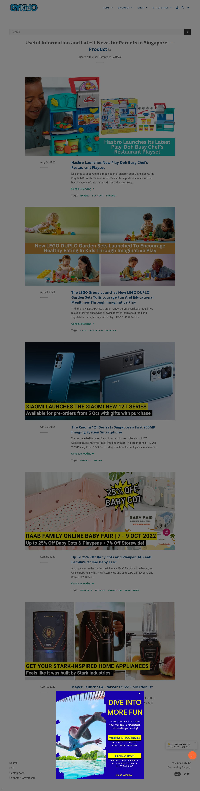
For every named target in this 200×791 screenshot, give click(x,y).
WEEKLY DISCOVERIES (124, 738)
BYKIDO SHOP (125, 755)
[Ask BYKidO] (192, 755)
